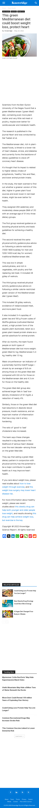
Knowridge (8, 31)
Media (9, 801)
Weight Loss (21, 11)
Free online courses (26, 801)
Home (4, 8)
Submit (30, 799)
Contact (15, 801)
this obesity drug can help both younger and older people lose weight (18, 510)
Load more (18, 736)
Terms (18, 799)
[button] (3, 3)
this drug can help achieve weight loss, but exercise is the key (19, 516)
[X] (28, 792)
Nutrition (13, 11)
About (6, 799)
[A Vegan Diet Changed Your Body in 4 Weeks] (7, 614)
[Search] (36, 3)
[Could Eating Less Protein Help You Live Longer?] (7, 593)
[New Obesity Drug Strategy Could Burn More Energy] (7, 603)
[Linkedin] (16, 792)
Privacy (24, 799)
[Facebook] (10, 792)
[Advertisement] (19, 81)
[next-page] (7, 622)
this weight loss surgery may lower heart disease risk (19, 490)
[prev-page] (3, 622)
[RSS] (22, 792)
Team (12, 799)
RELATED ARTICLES (11, 585)
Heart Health (12, 8)
